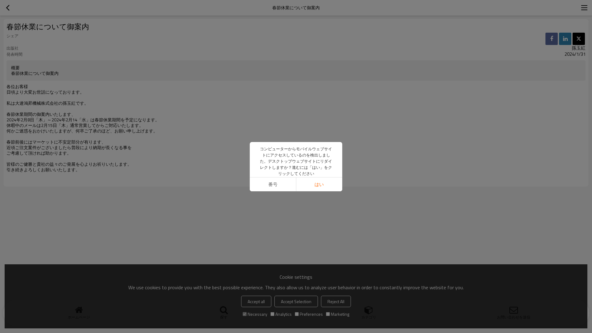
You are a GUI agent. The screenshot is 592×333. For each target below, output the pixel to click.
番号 (273, 184)
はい (319, 184)
